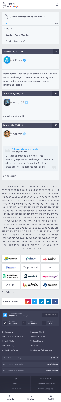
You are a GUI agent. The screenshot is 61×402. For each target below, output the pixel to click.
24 (3, 190)
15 (34, 186)
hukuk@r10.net (52, 364)
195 (44, 224)
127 (53, 207)
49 (21, 193)
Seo (50, 267)
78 (51, 197)
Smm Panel (10, 285)
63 (6, 197)
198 (56, 224)
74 (40, 197)
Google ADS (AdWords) (10, 350)
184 (56, 221)
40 (52, 190)
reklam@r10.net (52, 358)
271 (31, 245)
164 (32, 217)
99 (58, 200)
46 (12, 193)
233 (35, 234)
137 (36, 210)
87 (21, 200)
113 (56, 203)
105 (25, 203)
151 (36, 214)
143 (4, 214)
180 (40, 221)
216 (19, 231)
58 (49, 193)
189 (20, 224)
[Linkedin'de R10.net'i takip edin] (48, 301)
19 (45, 186)
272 (35, 245)
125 (45, 207)
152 (40, 214)
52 (30, 193)
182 (47, 221)
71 (31, 197)
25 (6, 190)
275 (47, 245)
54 (37, 193)
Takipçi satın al (30, 267)
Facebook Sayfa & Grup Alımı (41, 350)
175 (20, 221)
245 (31, 238)
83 (9, 200)
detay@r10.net (52, 370)
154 (48, 214)
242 (17, 238)
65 (13, 197)
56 (43, 193)
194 (40, 224)
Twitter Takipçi (35, 345)
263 (52, 241)
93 (39, 200)
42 (58, 190)
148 (24, 214)
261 (43, 241)
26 (9, 190)
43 (3, 193)
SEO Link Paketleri (8, 341)
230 (22, 234)
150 (32, 214)
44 (6, 193)
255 (18, 241)
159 (12, 217)
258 (31, 241)
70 (28, 197)
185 (4, 224)
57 (46, 193)
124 (41, 207)
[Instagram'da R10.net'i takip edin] (28, 301)
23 (57, 186)
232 (30, 234)
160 (16, 217)
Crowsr (17, 133)
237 (52, 234)
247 (39, 238)
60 (55, 193)
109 (41, 203)
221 (40, 231)
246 (35, 238)
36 (40, 190)
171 (5, 221)
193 (36, 224)
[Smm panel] (11, 276)
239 (5, 238)
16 (37, 186)
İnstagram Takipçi (37, 332)
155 (52, 214)
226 (4, 234)
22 (54, 186)
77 (49, 197)
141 (52, 210)
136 (32, 210)
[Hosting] (30, 258)
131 (12, 210)
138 (40, 210)
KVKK (15, 384)
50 (24, 193)
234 (39, 234)
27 (12, 190)
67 (19, 197)
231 (26, 234)
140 (49, 210)
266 (10, 245)
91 (33, 200)
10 (20, 186)
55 (40, 193)
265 (5, 245)
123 (37, 207)
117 (14, 207)
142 (56, 210)
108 (37, 203)
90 (30, 200)
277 (56, 245)
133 (20, 210)
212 (3, 231)
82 (5, 200)
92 (36, 200)
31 (24, 190)
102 (13, 203)
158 (8, 217)
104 (21, 203)
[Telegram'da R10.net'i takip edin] (41, 301)
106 (29, 203)
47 (15, 193)
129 (4, 210)
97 (52, 200)
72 (34, 197)
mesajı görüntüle (19, 151)
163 (28, 217)
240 (9, 238)
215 (15, 231)
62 (3, 197)
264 (56, 241)
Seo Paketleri (8, 292)
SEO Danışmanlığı (8, 345)
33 (30, 190)
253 (9, 241)
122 (33, 207)
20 (48, 186)
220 (36, 231)
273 (39, 245)
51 (27, 193)
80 (57, 197)
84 (12, 200)
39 (49, 190)
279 (26, 248)
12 (25, 186)
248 (44, 238)
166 (40, 217)
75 (43, 197)
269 (23, 245)
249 (48, 238)
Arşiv (15, 378)
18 (42, 186)
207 (39, 228)
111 (48, 203)
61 (58, 193)
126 (49, 207)
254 (13, 241)
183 (51, 221)
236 (48, 234)
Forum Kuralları (15, 389)
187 (12, 224)
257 (26, 241)
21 (51, 186)
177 (28, 221)
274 (43, 245)
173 (12, 221)
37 (43, 190)
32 (27, 190)
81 (3, 200)
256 (22, 241)
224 (53, 231)
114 (3, 207)
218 (27, 231)
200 (9, 228)
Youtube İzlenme (36, 341)
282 (39, 248)
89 (27, 200)
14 (31, 186)
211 (56, 228)
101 (9, 203)
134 (24, 210)
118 (18, 207)
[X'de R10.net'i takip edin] (34, 301)
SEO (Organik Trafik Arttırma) (12, 336)
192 (32, 224)
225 (57, 231)
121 (29, 207)
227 (9, 234)
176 (24, 221)
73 (37, 197)
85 (15, 200)
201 (13, 228)
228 (13, 234)
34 (33, 190)
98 (55, 200)
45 (9, 193)
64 (10, 197)
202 (18, 228)
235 (43, 234)
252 (4, 241)
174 (16, 221)
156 (56, 214)
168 (48, 217)
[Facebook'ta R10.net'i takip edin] (55, 301)
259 (35, 241)
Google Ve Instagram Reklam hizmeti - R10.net (10, 5)
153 (44, 214)
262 (48, 241)
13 (28, 186)
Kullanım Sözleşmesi (45, 389)
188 (16, 224)
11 (23, 186)
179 (36, 221)
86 (18, 200)
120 (25, 207)
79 (54, 197)
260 (39, 241)
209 (48, 228)
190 (24, 224)
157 (4, 217)
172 (8, 221)
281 (34, 248)
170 (56, 217)
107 (33, 203)
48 (18, 193)
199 (5, 228)
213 (7, 231)
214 (11, 231)
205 (31, 228)
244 (26, 238)
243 (22, 238)
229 (17, 234)
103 (17, 203)
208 (44, 228)
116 (10, 207)
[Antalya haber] (11, 258)
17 (39, 186)
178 (32, 221)
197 (52, 224)
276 (52, 245)
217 (23, 231)
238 (56, 234)
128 (57, 207)
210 (52, 228)
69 (25, 197)
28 (15, 190)
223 (49, 231)
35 (37, 190)
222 (44, 231)
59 (52, 193)
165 (36, 217)
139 (44, 210)
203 (22, 228)
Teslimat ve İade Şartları (46, 384)
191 (28, 224)
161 (20, 217)
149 (28, 214)
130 (8, 210)
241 (13, 238)
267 (14, 245)
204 (26, 228)
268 (18, 245)
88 (24, 200)
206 (35, 228)
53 (33, 193)
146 (16, 214)
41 (55, 190)
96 (49, 200)
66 (16, 197)
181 (43, 221)
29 (18, 190)
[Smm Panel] (50, 258)
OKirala (17, 60)
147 (20, 214)
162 (24, 217)
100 (5, 203)
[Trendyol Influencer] (30, 285)
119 (21, 207)
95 (46, 200)
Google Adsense (8, 332)
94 (42, 200)
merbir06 (18, 102)
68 (22, 197)
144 (8, 214)
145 (12, 214)
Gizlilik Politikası (45, 378)
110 (45, 203)
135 (28, 210)
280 (30, 248)
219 (31, 231)
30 (21, 190)
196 (48, 224)
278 (22, 248)
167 (44, 217)
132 (16, 210)
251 (56, 238)
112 (52, 203)
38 (46, 190)
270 (27, 245)
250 (52, 238)
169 (52, 217)
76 (46, 197)
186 (8, 224)
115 (6, 207)
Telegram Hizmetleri (37, 336)
